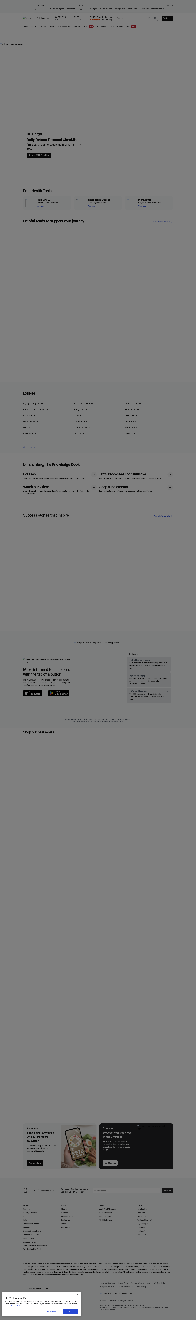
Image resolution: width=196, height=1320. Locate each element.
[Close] (77, 1294)
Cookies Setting (51, 1311)
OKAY (70, 1312)
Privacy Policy (16, 1306)
